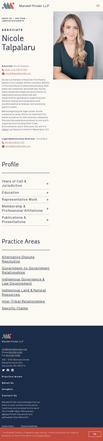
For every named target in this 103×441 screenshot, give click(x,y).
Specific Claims (15, 308)
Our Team (20, 18)
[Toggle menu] (98, 6)
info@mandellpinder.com (14, 349)
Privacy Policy (8, 426)
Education (10, 192)
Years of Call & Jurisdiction (14, 183)
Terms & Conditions (29, 426)
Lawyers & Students (13, 21)
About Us (7, 18)
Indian (5, 130)
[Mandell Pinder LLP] (25, 6)
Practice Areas (12, 377)
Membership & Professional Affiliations (22, 208)
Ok (94, 434)
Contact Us (9, 396)
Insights (7, 389)
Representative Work (19, 199)
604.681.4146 (15, 352)
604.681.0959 (13, 355)
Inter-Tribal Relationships (23, 301)
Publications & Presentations (14, 220)
